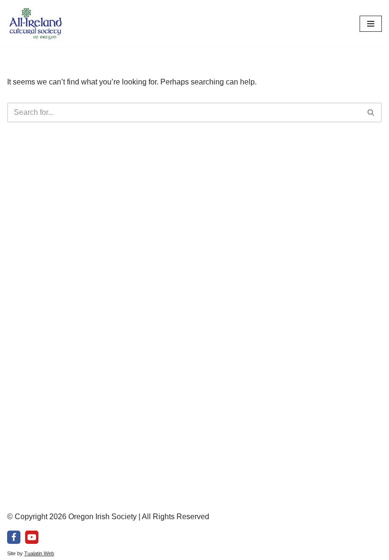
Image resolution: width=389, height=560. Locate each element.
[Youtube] (31, 537)
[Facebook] (13, 537)
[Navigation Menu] (371, 24)
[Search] (371, 112)
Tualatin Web (39, 553)
